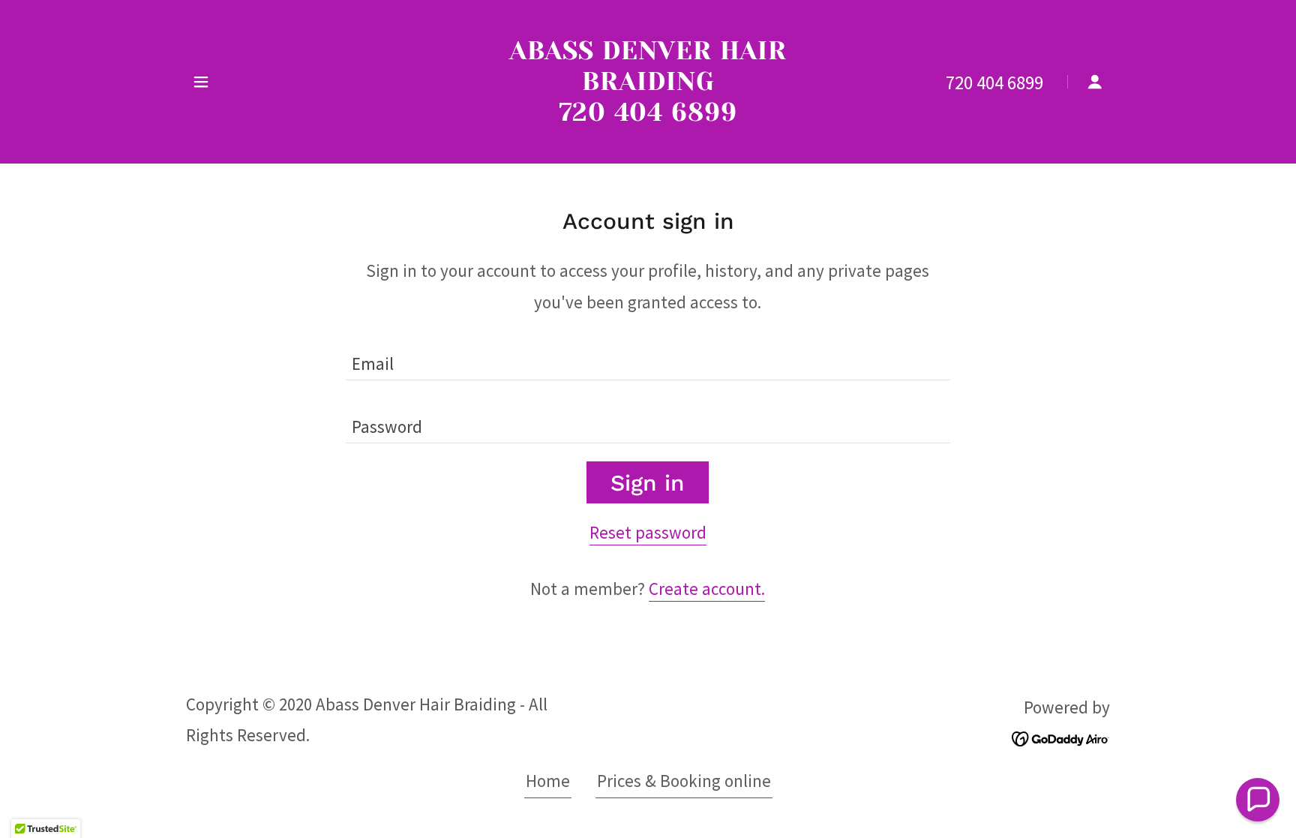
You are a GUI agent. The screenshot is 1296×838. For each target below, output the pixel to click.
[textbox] (648, 357)
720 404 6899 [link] (994, 83)
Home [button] (548, 780)
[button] (201, 82)
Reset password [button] (648, 532)
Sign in (647, 483)
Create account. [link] (707, 588)
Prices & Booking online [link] (684, 780)
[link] (648, 114)
